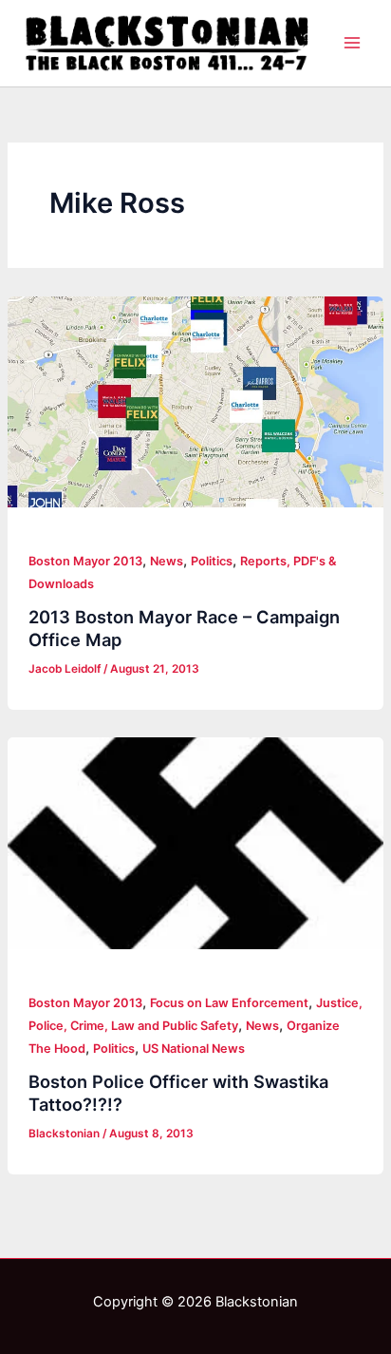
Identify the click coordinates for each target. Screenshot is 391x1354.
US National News (193, 1048)
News (166, 561)
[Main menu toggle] (352, 43)
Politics (212, 561)
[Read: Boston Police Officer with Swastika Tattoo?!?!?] (195, 843)
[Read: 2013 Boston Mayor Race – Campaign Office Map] (195, 402)
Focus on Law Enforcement (229, 1003)
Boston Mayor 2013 (85, 561)
